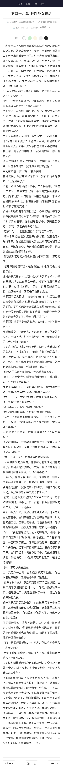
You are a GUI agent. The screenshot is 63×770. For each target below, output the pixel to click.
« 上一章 (9, 763)
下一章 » (54, 763)
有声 (28, 3)
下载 (35, 3)
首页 (20, 3)
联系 (43, 3)
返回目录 (31, 763)
